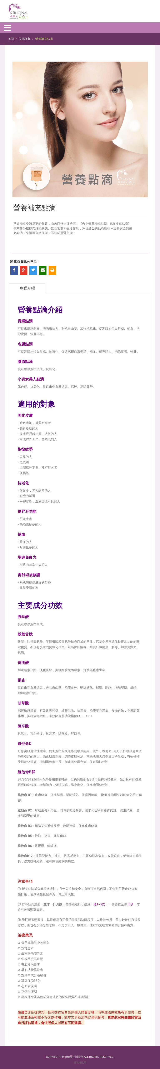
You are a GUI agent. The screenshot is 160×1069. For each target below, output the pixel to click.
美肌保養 (24, 39)
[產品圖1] (80, 129)
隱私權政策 (80, 1062)
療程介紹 (27, 288)
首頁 (11, 39)
